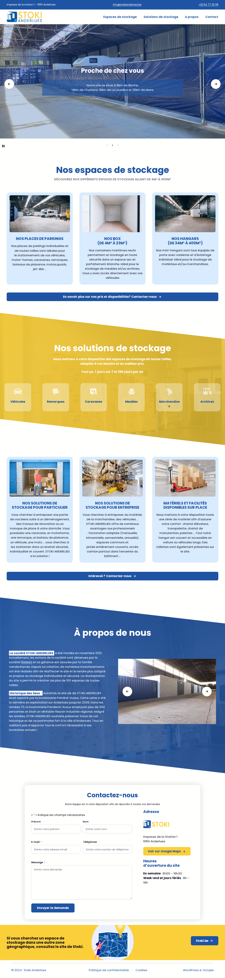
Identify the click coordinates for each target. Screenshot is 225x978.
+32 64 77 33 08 (208, 4)
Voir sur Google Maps (164, 851)
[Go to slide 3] (118, 145)
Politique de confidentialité (109, 970)
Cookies (141, 970)
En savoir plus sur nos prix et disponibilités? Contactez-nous (110, 297)
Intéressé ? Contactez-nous (109, 576)
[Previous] (9, 84)
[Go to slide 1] (107, 145)
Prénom (36, 821)
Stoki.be (202, 941)
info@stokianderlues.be (127, 4)
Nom (86, 821)
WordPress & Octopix (198, 970)
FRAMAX (26, 662)
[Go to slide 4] (175, 717)
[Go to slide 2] (112, 145)
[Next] (216, 84)
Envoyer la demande (53, 908)
